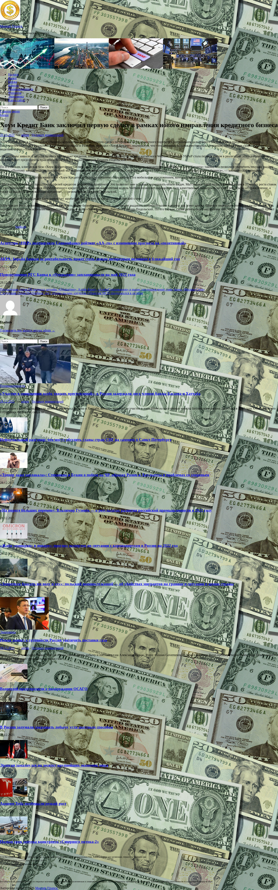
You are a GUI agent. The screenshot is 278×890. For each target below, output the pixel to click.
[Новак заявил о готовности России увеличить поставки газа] (24, 628)
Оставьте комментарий (47, 135)
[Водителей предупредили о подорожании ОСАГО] (13, 681)
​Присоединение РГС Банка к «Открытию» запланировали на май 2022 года (68, 274)
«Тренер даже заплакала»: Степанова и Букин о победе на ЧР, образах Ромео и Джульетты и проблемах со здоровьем (104, 475)
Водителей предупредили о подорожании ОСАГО (44, 689)
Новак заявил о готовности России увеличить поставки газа (53, 640)
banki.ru (20, 226)
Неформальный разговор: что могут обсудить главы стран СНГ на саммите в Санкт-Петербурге (85, 439)
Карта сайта (16, 100)
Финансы (14, 93)
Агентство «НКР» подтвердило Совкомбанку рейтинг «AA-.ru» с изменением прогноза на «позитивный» (93, 243)
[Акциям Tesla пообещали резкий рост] (13, 795)
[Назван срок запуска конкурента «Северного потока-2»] (13, 833)
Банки (12, 78)
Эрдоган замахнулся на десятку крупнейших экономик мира (54, 765)
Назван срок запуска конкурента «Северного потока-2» (49, 841)
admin (25, 135)
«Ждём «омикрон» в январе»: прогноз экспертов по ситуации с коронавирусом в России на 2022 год (89, 545)
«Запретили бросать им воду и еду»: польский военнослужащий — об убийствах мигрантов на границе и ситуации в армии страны (117, 584)
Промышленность (20, 89)
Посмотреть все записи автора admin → (27, 330)
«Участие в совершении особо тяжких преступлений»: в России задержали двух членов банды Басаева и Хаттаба (100, 393)
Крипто (13, 85)
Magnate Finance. (11, 26)
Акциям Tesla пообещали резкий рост (33, 803)
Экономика (16, 96)
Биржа (12, 82)
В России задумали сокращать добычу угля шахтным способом (56, 727)
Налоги (13, 74)
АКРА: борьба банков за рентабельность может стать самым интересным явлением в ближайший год (90, 259)
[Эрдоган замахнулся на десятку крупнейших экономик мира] (13, 757)
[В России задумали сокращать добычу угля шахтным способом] (13, 719)
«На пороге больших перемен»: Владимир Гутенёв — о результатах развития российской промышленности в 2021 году (106, 510)
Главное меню (10, 111)
